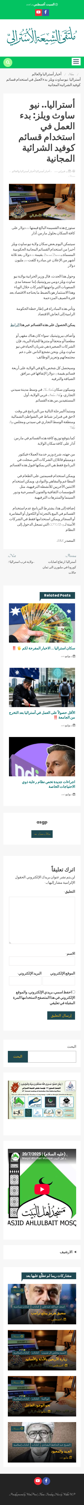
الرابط (14, 325)
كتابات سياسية (21, 1306)
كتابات (35, 1306)
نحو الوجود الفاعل (37, 1405)
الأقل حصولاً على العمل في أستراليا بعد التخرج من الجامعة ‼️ (42, 715)
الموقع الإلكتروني (62, 973)
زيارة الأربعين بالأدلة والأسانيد (46, 1359)
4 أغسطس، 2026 (57, 1365)
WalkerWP (69, 1494)
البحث (71, 1047)
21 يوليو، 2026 (67, 794)
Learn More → (42, 834)
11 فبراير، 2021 (63, 171)
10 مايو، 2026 (42, 1411)
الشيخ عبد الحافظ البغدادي (56, 1445)
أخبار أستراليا (42, 171)
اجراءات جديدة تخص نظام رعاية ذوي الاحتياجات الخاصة (48, 784)
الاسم (70, 954)
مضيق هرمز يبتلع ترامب (48, 1313)
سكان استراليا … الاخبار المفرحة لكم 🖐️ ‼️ (43, 648)
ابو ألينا (45, 1399)
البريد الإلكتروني (29, 973)
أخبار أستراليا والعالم (23, 171)
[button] (13, 1101)
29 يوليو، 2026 (67, 656)
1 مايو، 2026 (64, 1457)
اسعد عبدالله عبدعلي (53, 1306)
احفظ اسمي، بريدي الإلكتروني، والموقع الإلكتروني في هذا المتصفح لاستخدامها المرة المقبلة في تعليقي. (44, 998)
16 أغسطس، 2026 (55, 1319)
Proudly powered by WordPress (23, 1494)
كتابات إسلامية (21, 1353)
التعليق (69, 892)
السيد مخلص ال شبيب (54, 1353)
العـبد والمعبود (61, 1451)
